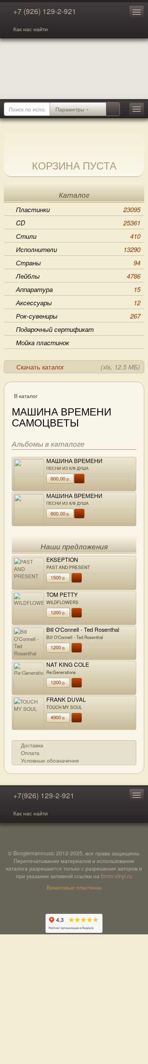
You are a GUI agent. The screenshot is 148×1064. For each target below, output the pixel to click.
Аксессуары (78, 302)
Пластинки (78, 209)
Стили (78, 236)
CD (78, 222)
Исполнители (78, 249)
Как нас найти (30, 29)
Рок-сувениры (78, 315)
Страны (78, 262)
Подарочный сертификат (55, 329)
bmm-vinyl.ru (116, 876)
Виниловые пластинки (74, 887)
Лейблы (78, 276)
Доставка (32, 745)
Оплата (30, 752)
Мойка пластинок (42, 342)
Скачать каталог (78, 366)
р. (60, 478)
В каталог (26, 396)
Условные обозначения (50, 760)
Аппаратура (78, 289)
